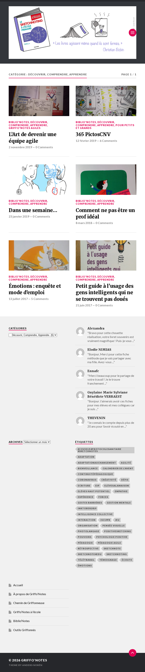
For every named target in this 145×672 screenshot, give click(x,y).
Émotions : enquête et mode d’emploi (35, 289)
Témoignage (108, 560)
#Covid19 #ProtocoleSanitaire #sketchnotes (99, 450)
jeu (117, 520)
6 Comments (108, 140)
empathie (121, 491)
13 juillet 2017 (18, 298)
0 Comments (44, 147)
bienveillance (88, 468)
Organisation (88, 525)
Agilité (126, 462)
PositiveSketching (117, 531)
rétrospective (88, 548)
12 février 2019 (86, 140)
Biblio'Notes (19, 122)
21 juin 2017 (84, 305)
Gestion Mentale (119, 502)
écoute (127, 560)
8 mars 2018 (84, 223)
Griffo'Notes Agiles (25, 128)
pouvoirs (84, 537)
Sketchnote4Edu (90, 554)
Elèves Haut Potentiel (94, 491)
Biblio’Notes (21, 621)
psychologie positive (111, 537)
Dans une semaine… (33, 210)
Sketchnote (112, 548)
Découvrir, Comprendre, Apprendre (28, 123)
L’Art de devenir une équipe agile (32, 137)
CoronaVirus (87, 479)
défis (124, 479)
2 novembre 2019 (20, 147)
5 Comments (40, 298)
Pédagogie (85, 543)
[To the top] (132, 653)
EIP (97, 485)
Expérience (85, 497)
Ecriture (84, 485)
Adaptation (86, 457)
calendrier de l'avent (118, 468)
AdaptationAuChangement (97, 462)
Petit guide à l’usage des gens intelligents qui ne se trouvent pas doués (104, 292)
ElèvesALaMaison (116, 485)
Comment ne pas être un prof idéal (105, 213)
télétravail (86, 560)
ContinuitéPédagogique (95, 474)
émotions (85, 565)
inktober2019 (87, 508)
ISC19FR (105, 520)
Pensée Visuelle (114, 525)
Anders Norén (32, 665)
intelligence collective (95, 514)
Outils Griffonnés (24, 630)
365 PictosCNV (93, 134)
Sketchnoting (116, 554)
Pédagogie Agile (109, 543)
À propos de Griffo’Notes (29, 594)
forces (103, 497)
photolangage (88, 531)
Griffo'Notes (34, 660)
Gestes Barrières (90, 502)
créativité (108, 479)
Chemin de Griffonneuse (28, 603)
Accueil (18, 585)
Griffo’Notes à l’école (27, 612)
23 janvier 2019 (19, 216)
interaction (87, 520)
